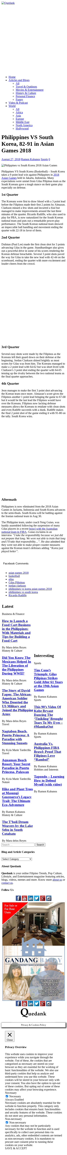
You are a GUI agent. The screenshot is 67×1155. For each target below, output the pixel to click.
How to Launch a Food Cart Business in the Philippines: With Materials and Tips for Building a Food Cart (16, 631)
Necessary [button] (11, 1092)
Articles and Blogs (19, 80)
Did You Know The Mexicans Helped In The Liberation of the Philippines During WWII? (16, 665)
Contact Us (49, 1020)
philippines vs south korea (23, 592)
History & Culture (26, 93)
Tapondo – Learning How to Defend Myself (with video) (49, 780)
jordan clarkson (17, 585)
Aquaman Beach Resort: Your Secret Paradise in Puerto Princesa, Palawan (16, 766)
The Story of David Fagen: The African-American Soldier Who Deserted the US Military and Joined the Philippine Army (17, 702)
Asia (18, 115)
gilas (11, 579)
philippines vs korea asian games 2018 (30, 588)
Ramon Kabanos (30, 159)
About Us (35, 1020)
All (17, 83)
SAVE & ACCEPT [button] (16, 1148)
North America (24, 125)
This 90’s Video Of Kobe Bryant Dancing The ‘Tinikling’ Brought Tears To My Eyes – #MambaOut (48, 716)
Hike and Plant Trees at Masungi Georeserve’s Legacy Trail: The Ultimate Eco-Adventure (17, 797)
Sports (44, 159)
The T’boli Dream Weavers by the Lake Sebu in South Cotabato (17, 828)
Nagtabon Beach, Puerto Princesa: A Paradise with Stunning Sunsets (15, 737)
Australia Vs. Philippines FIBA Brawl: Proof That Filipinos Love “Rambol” (47, 751)
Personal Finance (25, 96)
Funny (19, 99)
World (12, 105)
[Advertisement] (33, 38)
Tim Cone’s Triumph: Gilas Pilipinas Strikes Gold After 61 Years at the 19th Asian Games (48, 680)
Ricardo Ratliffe (18, 595)
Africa (19, 112)
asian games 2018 (19, 572)
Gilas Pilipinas (17, 582)
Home (12, 76)
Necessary (15, 1096)
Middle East (22, 122)
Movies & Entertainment (29, 89)
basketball (14, 576)
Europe (20, 118)
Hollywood (22, 128)
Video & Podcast (18, 102)
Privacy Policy (20, 1020)
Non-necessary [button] (13, 1118)
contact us (7, 882)
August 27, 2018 (10, 159)
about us (57, 879)
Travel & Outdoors (26, 86)
